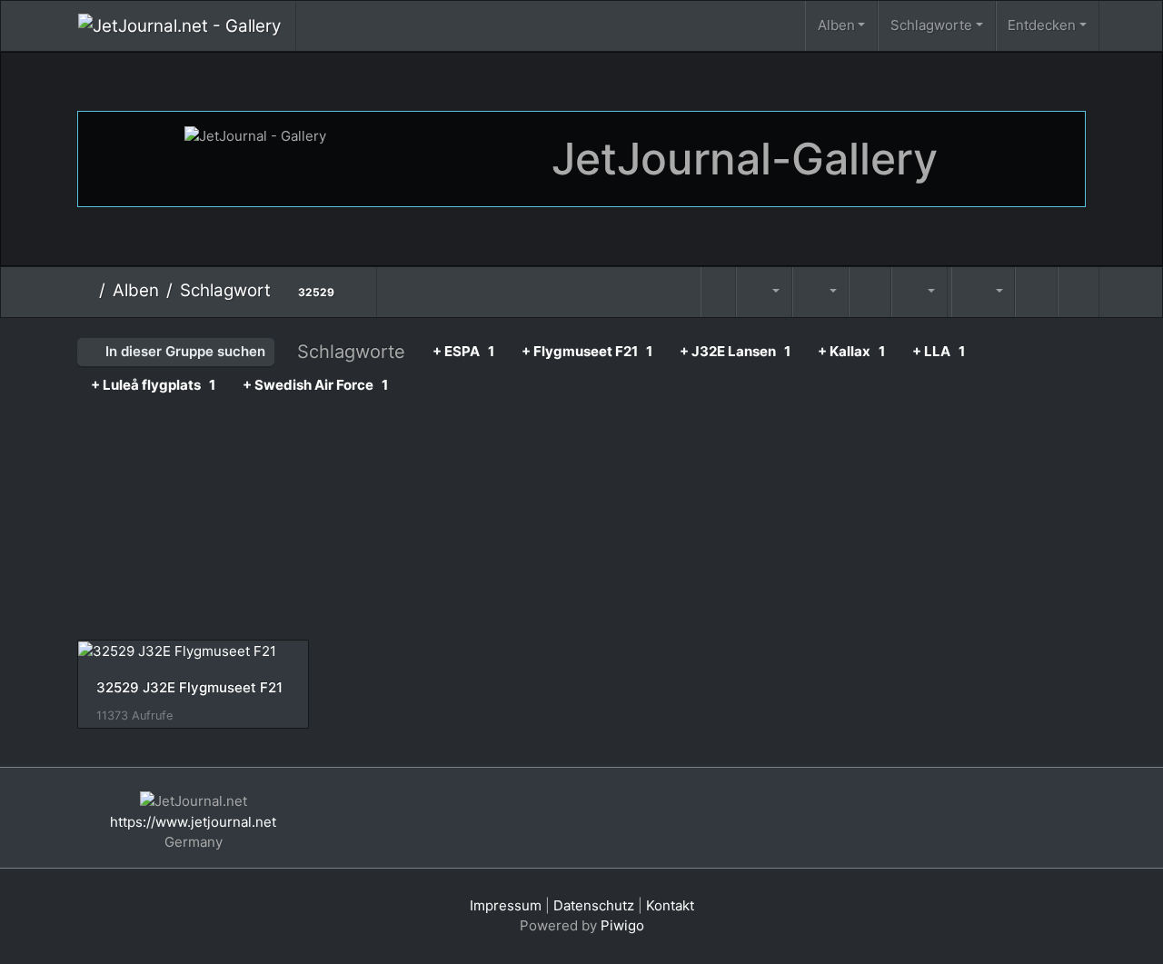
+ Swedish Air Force (315, 384)
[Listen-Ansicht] (1078, 292)
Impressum (506, 905)
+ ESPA (463, 351)
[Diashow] (869, 292)
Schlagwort (225, 290)
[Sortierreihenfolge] (764, 292)
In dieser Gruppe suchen (183, 351)
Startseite (85, 290)
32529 (316, 292)
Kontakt (670, 905)
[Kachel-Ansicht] (1036, 292)
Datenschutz (593, 905)
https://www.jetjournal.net (193, 821)
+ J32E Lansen (735, 351)
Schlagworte (931, 25)
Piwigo (622, 925)
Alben (836, 25)
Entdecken (1042, 25)
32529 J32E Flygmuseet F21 (189, 688)
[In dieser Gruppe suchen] (719, 292)
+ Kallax (851, 351)
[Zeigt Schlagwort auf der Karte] (949, 276)
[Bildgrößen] (820, 292)
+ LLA (938, 351)
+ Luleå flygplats (153, 384)
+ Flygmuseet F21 (587, 351)
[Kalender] (919, 292)
